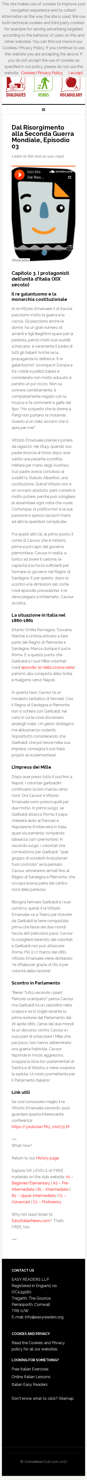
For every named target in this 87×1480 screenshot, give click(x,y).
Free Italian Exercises (30, 1369)
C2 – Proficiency (47, 1202)
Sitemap (66, 1398)
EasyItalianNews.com (31, 1220)
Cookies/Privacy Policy (42, 73)
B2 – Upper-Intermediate (34, 1195)
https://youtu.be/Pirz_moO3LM (40, 1126)
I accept (75, 73)
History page (47, 1158)
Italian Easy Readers (30, 1384)
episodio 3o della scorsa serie (47, 667)
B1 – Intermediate (52, 1189)
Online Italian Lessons (31, 1376)
